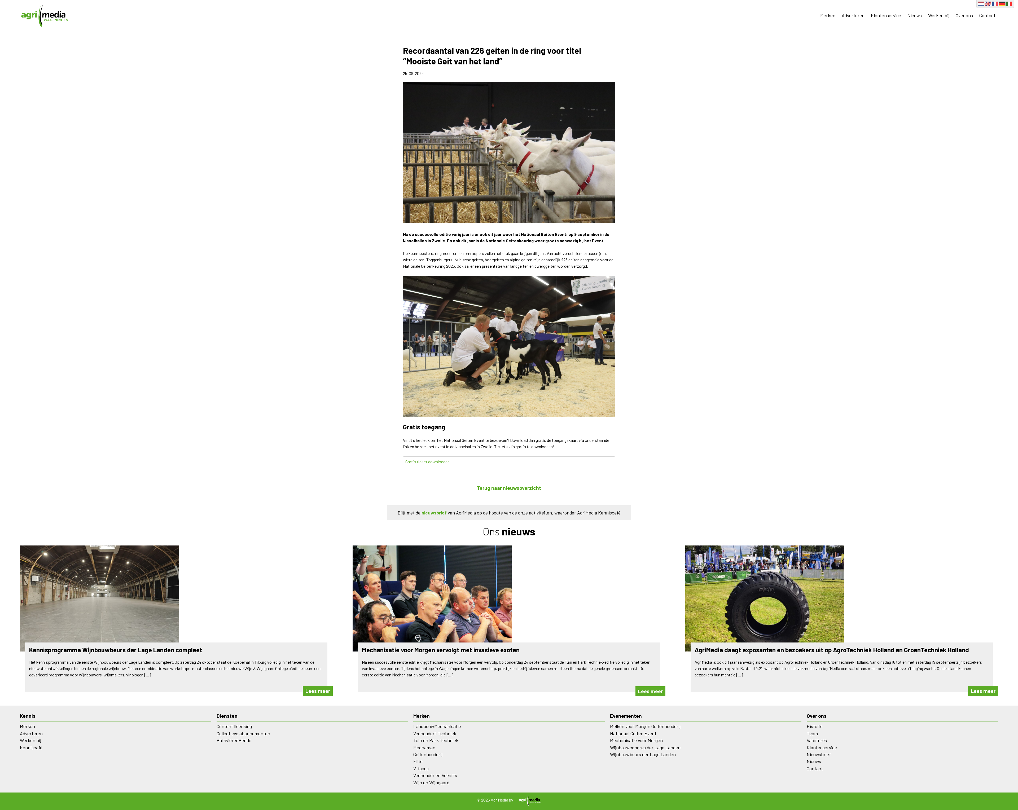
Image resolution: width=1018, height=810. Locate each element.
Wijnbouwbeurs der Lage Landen (643, 754)
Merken (827, 15)
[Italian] (1009, 3)
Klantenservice (886, 15)
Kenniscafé (31, 747)
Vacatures (817, 740)
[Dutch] (981, 3)
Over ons (964, 15)
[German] (1002, 3)
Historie (815, 726)
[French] (995, 3)
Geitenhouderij (427, 754)
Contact (987, 15)
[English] (988, 3)
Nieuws (914, 15)
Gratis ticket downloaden (427, 461)
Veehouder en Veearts (435, 775)
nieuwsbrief (434, 513)
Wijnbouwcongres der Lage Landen (645, 747)
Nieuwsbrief (819, 754)
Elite (418, 761)
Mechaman (424, 747)
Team (812, 733)
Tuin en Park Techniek (435, 740)
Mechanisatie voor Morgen (636, 740)
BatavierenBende (234, 740)
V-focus (421, 768)
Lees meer (317, 691)
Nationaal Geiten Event (633, 733)
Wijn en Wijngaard (431, 782)
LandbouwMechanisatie (437, 726)
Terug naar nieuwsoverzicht (509, 488)
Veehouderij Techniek (434, 733)
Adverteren (853, 15)
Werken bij (938, 15)
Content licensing (234, 726)
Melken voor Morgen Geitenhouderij (645, 726)
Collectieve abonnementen (243, 733)
